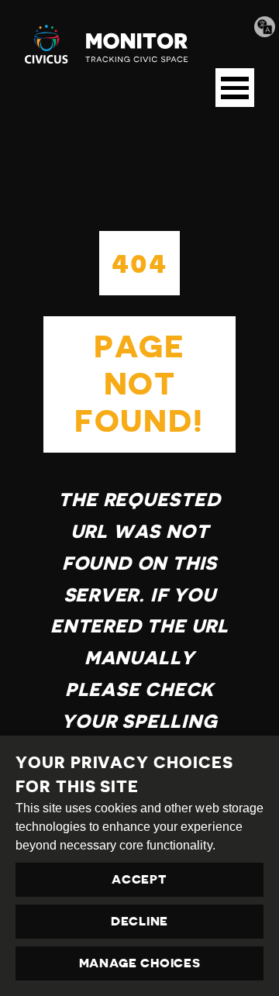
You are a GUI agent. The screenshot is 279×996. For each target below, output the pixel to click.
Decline (139, 921)
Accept (139, 880)
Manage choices (140, 963)
